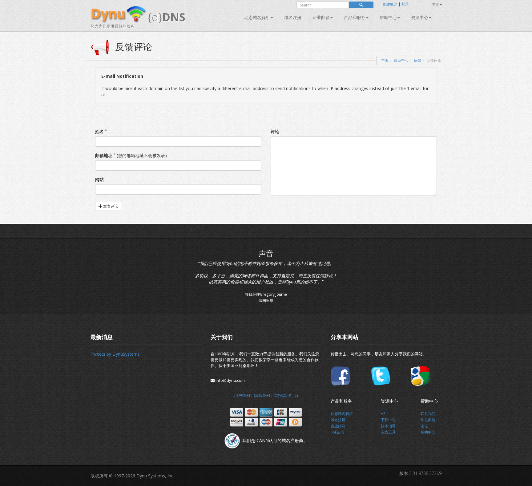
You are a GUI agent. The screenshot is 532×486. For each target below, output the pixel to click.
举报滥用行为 (286, 395)
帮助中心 (388, 17)
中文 (435, 4)
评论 (275, 131)
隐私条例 (262, 395)
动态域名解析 (257, 17)
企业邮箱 (321, 17)
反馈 (417, 60)
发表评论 (110, 206)
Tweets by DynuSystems (115, 354)
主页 (385, 60)
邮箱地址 (103, 155)
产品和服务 (354, 17)
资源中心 (419, 17)
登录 (405, 4)
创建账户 (390, 4)
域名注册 (292, 17)
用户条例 (242, 395)
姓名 (99, 131)
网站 (99, 179)
